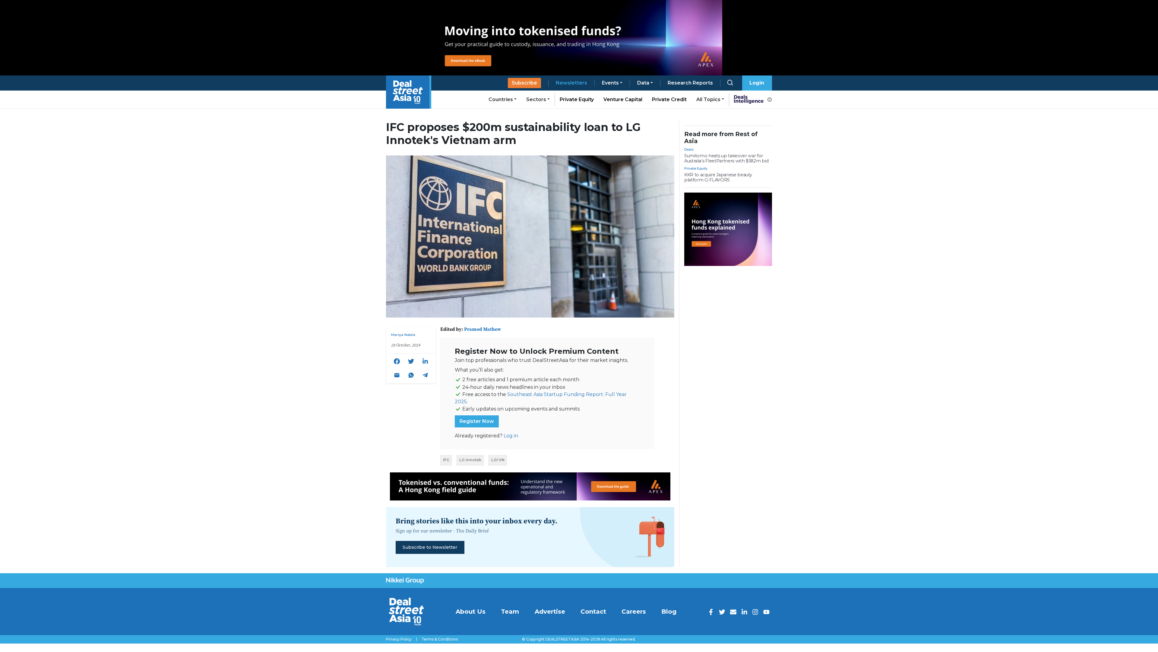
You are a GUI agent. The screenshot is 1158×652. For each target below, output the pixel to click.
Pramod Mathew (482, 329)
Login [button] (756, 83)
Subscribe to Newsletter (430, 547)
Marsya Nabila (403, 335)
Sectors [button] (536, 99)
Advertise (550, 611)
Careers (634, 611)
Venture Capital (622, 99)
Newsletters (571, 83)
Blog (668, 611)
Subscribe (524, 83)
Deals (689, 149)
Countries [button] (501, 99)
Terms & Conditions (440, 639)
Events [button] (610, 83)
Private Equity (577, 99)
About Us (471, 611)
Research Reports (690, 83)
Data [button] (643, 83)
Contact (593, 611)
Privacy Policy (399, 639)
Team (510, 611)
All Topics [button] (708, 99)
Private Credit (669, 99)
